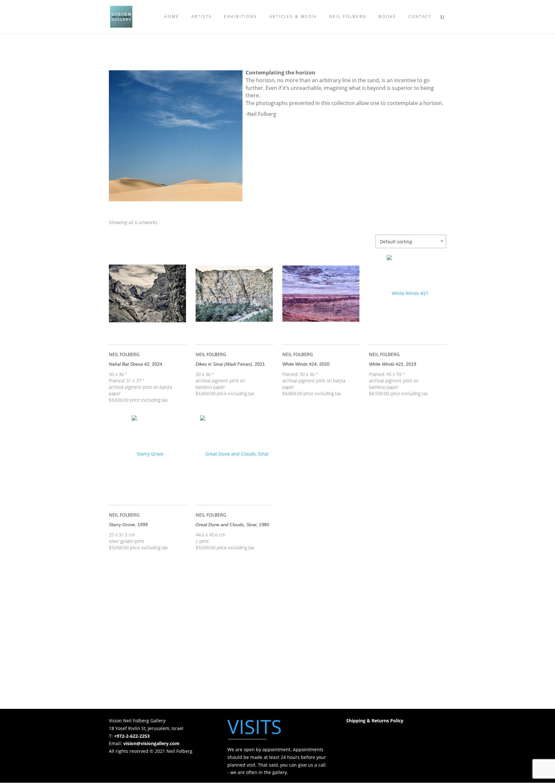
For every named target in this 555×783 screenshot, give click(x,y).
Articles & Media (293, 16)
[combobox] (410, 241)
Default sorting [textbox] (396, 242)
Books (387, 16)
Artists (201, 16)
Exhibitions (240, 16)
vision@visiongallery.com (151, 743)
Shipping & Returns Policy (374, 721)
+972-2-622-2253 (132, 736)
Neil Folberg (347, 16)
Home (171, 16)
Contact (420, 16)
